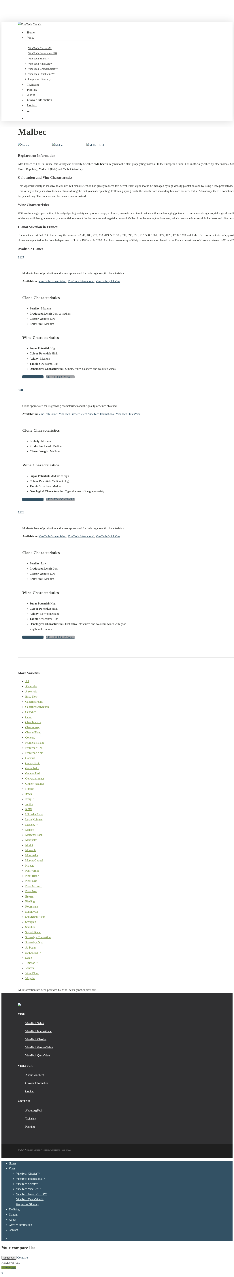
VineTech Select (48, 414)
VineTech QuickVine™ (30, 1199)
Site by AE (66, 1150)
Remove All (9, 1257)
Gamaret (30, 758)
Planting (13, 1214)
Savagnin (30, 921)
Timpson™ (31, 962)
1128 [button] (21, 512)
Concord (30, 737)
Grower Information (20, 1224)
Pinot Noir (31, 891)
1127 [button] (21, 257)
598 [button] (20, 390)
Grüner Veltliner (34, 783)
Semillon (30, 927)
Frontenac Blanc (34, 742)
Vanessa (30, 968)
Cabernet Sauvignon (37, 706)
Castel (28, 717)
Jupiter (29, 804)
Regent (29, 896)
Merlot (29, 845)
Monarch (30, 850)
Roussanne (31, 906)
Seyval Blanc (33, 932)
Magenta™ (31, 824)
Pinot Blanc (32, 875)
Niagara (29, 865)
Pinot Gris (31, 880)
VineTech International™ (30, 1178)
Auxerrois (31, 691)
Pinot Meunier (33, 886)
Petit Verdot (32, 870)
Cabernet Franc (34, 701)
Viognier (30, 978)
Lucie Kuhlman (34, 819)
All (27, 681)
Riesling (30, 901)
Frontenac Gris (33, 747)
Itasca (28, 793)
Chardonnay (32, 727)
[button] (33, 376)
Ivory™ (29, 799)
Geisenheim (32, 768)
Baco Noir (31, 696)
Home (12, 1163)
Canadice (30, 711)
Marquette (31, 840)
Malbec (29, 829)
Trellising (14, 1209)
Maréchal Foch (34, 834)
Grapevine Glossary (27, 1204)
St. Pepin (30, 947)
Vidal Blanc (32, 973)
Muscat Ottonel (34, 860)
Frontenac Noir (34, 752)
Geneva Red (32, 773)
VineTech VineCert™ (28, 1188)
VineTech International (81, 281)
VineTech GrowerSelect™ (31, 1194)
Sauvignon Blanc (35, 916)
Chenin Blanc (33, 732)
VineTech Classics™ (28, 1173)
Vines (12, 1168)
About (12, 1219)
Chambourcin (33, 722)
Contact (13, 1229)
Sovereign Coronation (38, 937)
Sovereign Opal (34, 942)
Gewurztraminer (34, 778)
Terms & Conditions (51, 1150)
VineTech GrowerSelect (52, 281)
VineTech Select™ (27, 1183)
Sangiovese (31, 911)
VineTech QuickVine (108, 281)
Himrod (29, 788)
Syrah (28, 957)
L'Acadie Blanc (34, 814)
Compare (22, 1257)
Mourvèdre (31, 855)
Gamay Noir (32, 763)
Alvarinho (31, 686)
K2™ (28, 809)
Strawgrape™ (33, 952)
